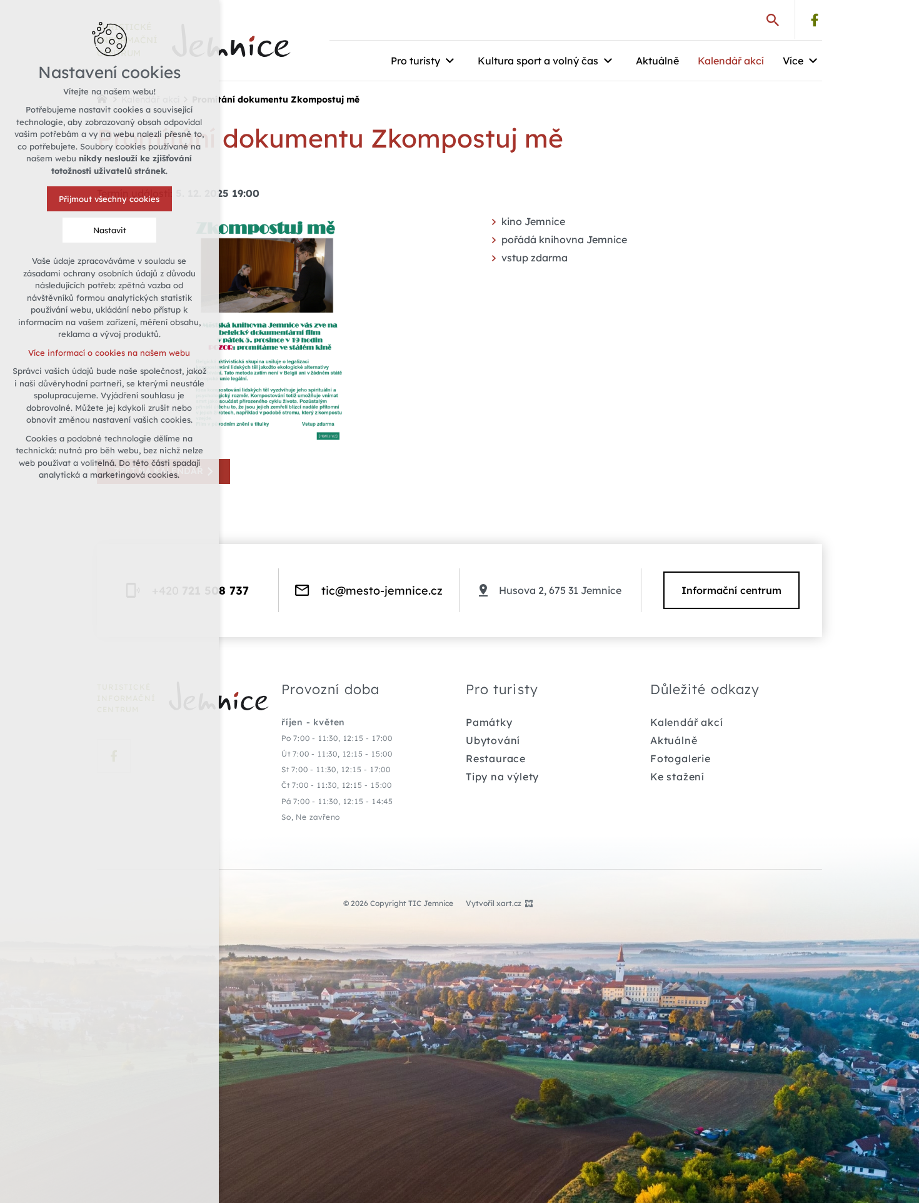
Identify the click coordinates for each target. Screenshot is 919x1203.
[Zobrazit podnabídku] (449, 60)
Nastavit (109, 230)
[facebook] (814, 20)
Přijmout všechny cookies (109, 199)
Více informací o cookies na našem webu (110, 353)
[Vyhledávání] (772, 19)
